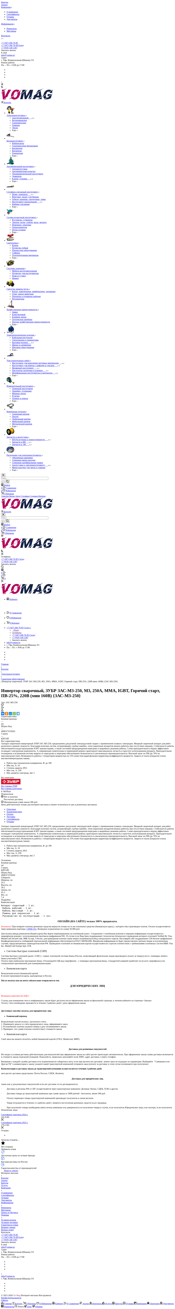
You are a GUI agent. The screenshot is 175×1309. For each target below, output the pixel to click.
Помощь (5, 1215)
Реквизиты (12, 28)
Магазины (11, 31)
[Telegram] (18, 713)
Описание (11, 809)
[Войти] (2, 570)
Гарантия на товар (9, 1225)
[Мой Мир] (10, 713)
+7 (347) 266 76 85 (9, 43)
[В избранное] (2, 705)
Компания (6, 1188)
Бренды (4, 1183)
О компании (12, 12)
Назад (16, 630)
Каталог (5, 1178)
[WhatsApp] (14, 713)
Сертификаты (13, 14)
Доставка (11, 816)
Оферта (4, 1300)
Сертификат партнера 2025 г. (14, 1122)
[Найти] (7, 482)
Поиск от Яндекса (9, 1212)
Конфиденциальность (11, 1298)
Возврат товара (8, 1227)
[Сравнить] (2, 708)
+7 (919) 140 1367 (9, 48)
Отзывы (10, 17)
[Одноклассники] (6, 713)
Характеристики (14, 812)
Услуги (4, 1185)
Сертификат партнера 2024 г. (14, 1114)
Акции (4, 1180)
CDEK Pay (32, 929)
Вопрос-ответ (7, 1230)
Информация (7, 1202)
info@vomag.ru (8, 55)
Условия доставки (9, 1222)
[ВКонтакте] (2, 713)
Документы (12, 19)
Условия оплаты (8, 1220)
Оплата (10, 814)
